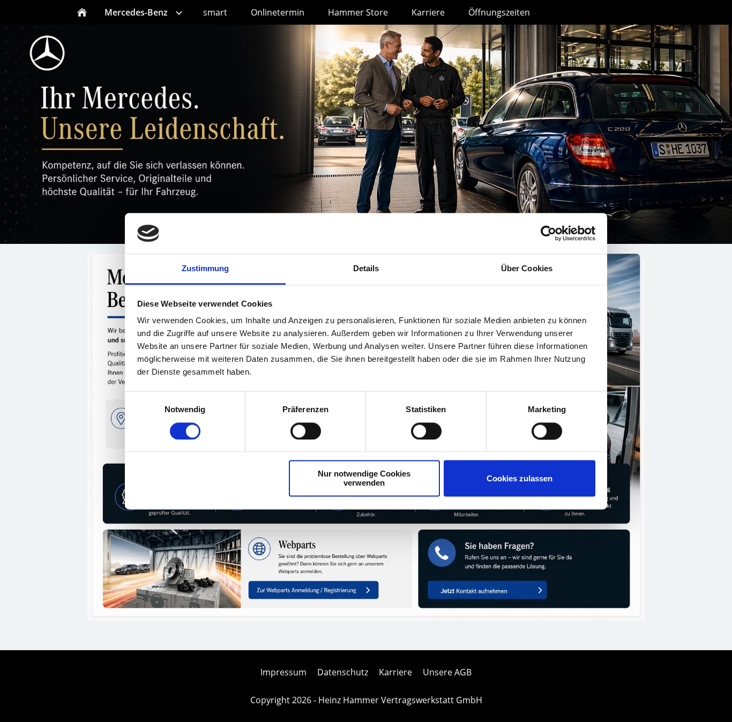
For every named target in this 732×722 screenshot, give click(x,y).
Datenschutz (342, 672)
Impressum (283, 672)
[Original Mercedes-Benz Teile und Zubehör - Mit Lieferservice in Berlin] (366, 617)
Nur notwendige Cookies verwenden (364, 479)
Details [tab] (366, 268)
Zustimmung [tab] (205, 268)
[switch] (305, 431)
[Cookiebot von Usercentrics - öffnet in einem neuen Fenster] (548, 233)
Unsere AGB (447, 672)
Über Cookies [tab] (526, 268)
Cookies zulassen (519, 478)
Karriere (395, 672)
